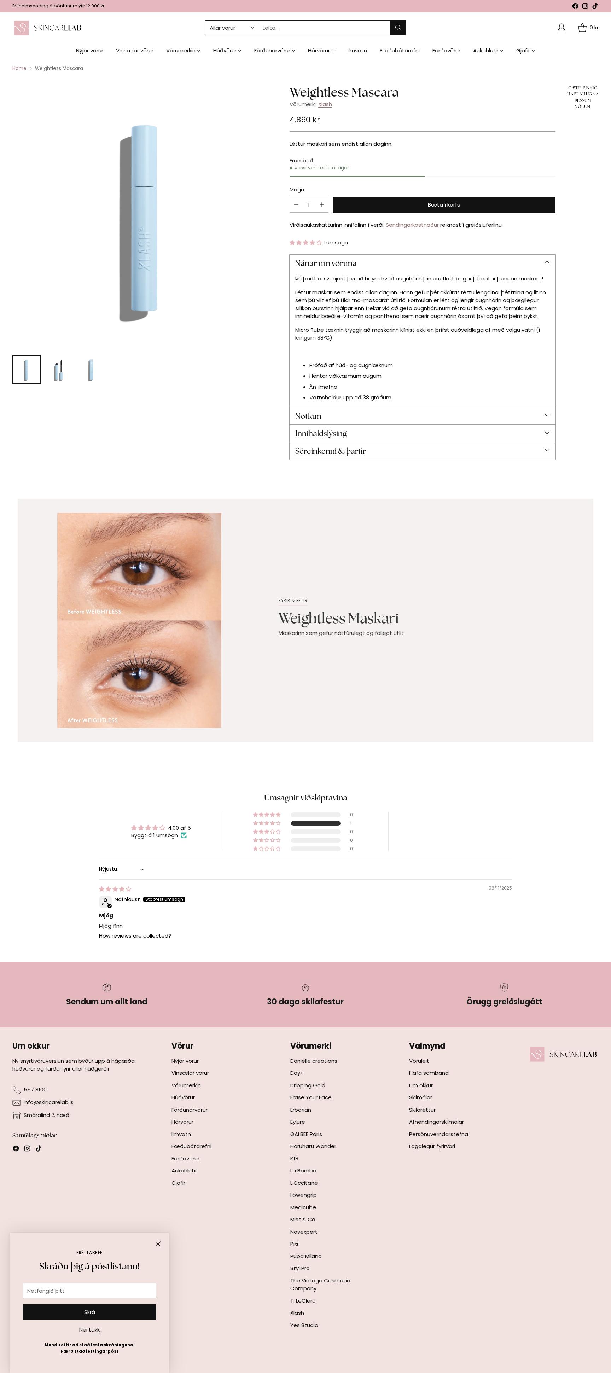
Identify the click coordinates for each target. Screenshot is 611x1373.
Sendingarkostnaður (412, 224)
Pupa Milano (306, 1256)
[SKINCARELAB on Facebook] (575, 7)
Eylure (297, 1121)
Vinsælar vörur (190, 1073)
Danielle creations (313, 1061)
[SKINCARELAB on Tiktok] (595, 7)
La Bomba (303, 1170)
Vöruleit (419, 1061)
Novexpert (304, 1231)
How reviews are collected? (135, 935)
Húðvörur (183, 1097)
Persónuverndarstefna (438, 1134)
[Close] (158, 1244)
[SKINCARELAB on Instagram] (585, 7)
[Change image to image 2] (59, 369)
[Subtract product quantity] (296, 204)
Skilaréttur (422, 1109)
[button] (306, 242)
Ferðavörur (185, 1158)
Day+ (297, 1073)
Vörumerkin (186, 1085)
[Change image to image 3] (91, 369)
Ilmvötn (181, 1134)
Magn (297, 189)
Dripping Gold (307, 1085)
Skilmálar (420, 1097)
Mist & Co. (303, 1219)
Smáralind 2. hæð (46, 1115)
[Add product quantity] (321, 204)
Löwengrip (303, 1195)
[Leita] (398, 27)
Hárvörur (182, 1121)
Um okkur (421, 1085)
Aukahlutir (184, 1170)
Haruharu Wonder (313, 1146)
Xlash (325, 104)
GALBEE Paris (306, 1134)
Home (19, 68)
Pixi (294, 1243)
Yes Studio (304, 1325)
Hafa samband (429, 1073)
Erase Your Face (311, 1097)
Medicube (303, 1207)
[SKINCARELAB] (47, 27)
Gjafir (178, 1183)
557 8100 (35, 1089)
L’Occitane (304, 1183)
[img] (115, 889)
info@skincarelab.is (49, 1102)
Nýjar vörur (185, 1061)
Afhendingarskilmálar (436, 1121)
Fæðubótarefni (191, 1146)
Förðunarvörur (189, 1109)
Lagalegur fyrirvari (432, 1146)
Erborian (300, 1109)
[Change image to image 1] (26, 369)
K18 (294, 1158)
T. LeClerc (302, 1300)
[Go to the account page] (561, 27)
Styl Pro (300, 1268)
